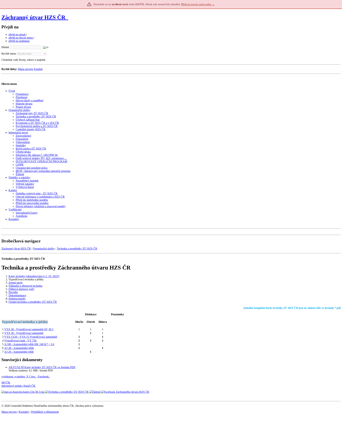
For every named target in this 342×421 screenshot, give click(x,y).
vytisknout (7, 376)
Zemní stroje (16, 282)
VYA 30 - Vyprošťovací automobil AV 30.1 (28, 329)
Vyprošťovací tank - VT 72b (20, 340)
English (38, 69)
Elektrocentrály (17, 298)
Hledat (5, 47)
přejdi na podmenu (19, 40)
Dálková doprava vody (21, 289)
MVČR (5, 382)
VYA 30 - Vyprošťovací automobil (23, 333)
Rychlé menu (8, 53)
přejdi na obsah (17, 34)
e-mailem (20, 376)
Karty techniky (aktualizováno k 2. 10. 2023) (34, 276)
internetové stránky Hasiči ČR (18, 385)
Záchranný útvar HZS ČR (33, 17)
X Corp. (31, 376)
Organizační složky (44, 248)
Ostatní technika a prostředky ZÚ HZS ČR (33, 301)
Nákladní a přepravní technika (25, 285)
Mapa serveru (25, 69)
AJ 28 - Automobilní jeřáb (19, 348)
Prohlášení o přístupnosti (45, 411)
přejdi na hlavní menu (21, 37)
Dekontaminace (17, 295)
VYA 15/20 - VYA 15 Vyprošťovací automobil (30, 336)
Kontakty (24, 411)
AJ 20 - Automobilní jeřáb (19, 351)
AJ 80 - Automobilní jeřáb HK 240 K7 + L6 (29, 344)
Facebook (44, 376)
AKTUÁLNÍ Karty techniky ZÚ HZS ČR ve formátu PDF (42, 367)
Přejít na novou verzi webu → (197, 4)
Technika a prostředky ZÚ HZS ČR (77, 248)
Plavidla (13, 292)
